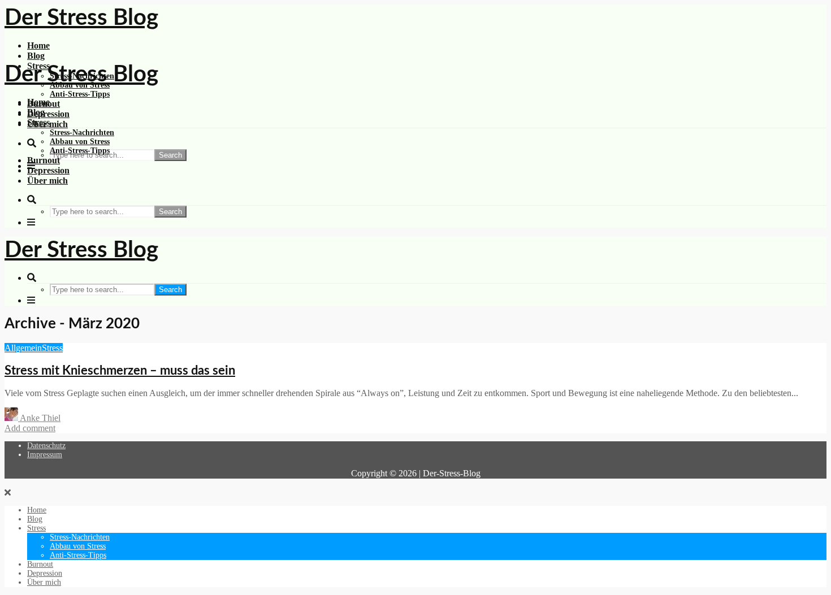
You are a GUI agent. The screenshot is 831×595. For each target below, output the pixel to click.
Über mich (47, 180)
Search (170, 155)
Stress (38, 122)
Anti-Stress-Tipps (80, 94)
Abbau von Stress (80, 141)
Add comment (30, 428)
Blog (36, 55)
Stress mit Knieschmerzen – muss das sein (120, 370)
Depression (48, 114)
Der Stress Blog (81, 18)
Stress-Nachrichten (82, 132)
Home (38, 45)
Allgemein (23, 348)
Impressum (44, 454)
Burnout (43, 160)
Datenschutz (46, 445)
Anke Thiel (39, 418)
